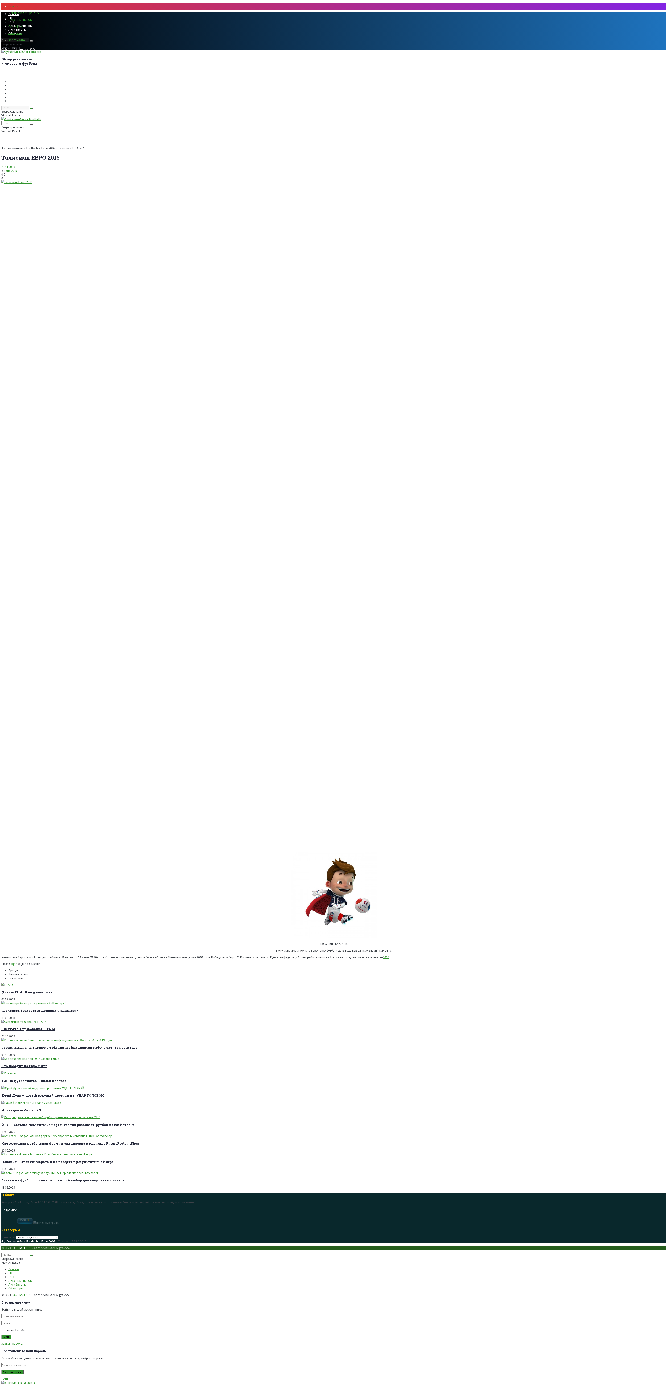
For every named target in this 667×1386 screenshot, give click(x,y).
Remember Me (15, 1330)
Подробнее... (9, 1210)
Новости (14, 6)
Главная (13, 14)
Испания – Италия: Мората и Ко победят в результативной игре (57, 1162)
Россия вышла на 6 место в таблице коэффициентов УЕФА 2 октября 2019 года (69, 1047)
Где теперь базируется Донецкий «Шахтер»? (39, 1010)
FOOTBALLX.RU (21, 1248)
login (14, 964)
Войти (5, 1379)
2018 (386, 957)
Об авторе (15, 33)
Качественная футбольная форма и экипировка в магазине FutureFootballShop (70, 1143)
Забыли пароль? (12, 1344)
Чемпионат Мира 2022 (23, 13)
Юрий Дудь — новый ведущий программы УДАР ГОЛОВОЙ (52, 1095)
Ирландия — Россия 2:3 (21, 1110)
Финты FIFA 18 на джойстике (26, 992)
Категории (8, 1237)
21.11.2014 (8, 167)
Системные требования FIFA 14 (28, 1029)
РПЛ (11, 18)
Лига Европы (17, 29)
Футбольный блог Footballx (19, 148)
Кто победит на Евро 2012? (24, 1066)
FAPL (11, 22)
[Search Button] (31, 41)
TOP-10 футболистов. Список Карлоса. (34, 1081)
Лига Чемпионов (20, 20)
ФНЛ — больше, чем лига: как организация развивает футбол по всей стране (67, 1124)
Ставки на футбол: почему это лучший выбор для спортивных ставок (63, 1180)
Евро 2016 (48, 148)
